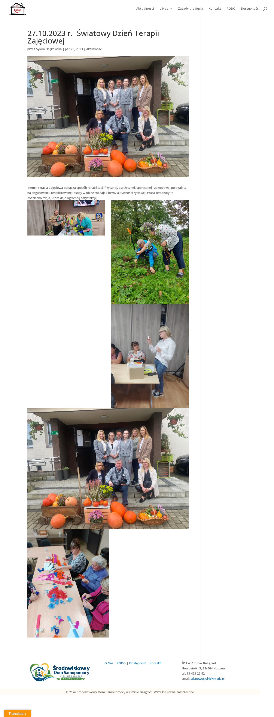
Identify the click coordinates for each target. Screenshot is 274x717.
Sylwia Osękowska (49, 49)
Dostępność (250, 8)
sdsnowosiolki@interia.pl (208, 678)
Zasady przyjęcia (190, 8)
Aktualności (145, 8)
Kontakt (215, 8)
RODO (231, 8)
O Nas (108, 663)
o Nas (163, 8)
